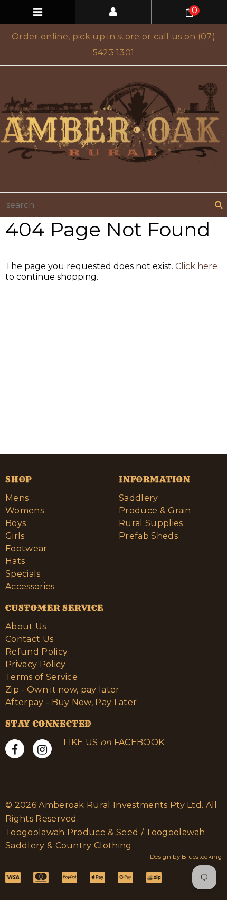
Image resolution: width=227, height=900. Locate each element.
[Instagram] (42, 748)
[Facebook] (14, 748)
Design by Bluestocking (186, 857)
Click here (196, 266)
